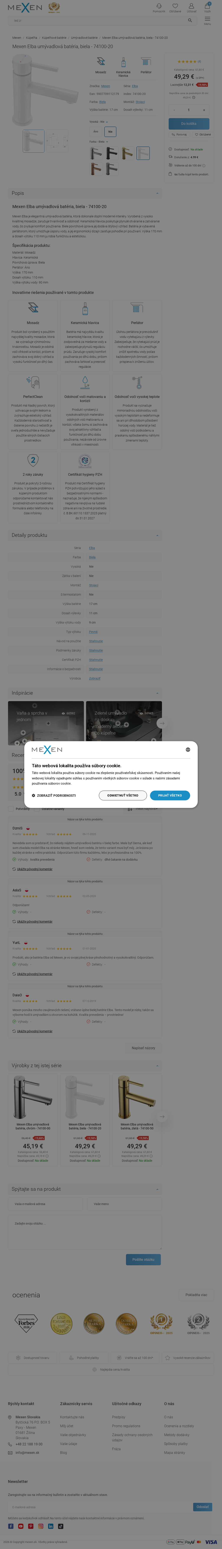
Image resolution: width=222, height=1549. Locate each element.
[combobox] (188, 750)
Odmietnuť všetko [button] (122, 795)
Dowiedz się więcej (86, 783)
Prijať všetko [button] (170, 795)
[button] (54, 795)
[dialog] (111, 774)
